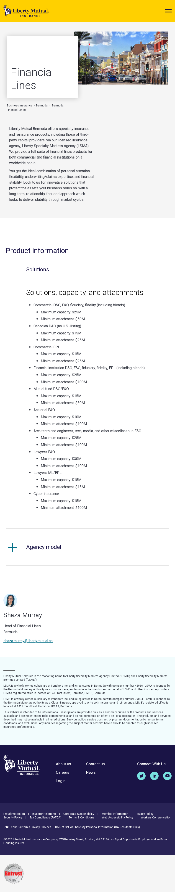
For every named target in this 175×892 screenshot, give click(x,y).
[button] (168, 11)
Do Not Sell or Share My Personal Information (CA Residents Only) (97, 827)
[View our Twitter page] (141, 776)
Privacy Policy (144, 813)
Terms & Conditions (81, 817)
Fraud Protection (14, 813)
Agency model (43, 547)
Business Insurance (19, 105)
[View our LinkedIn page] (154, 776)
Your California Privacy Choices (30, 827)
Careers (62, 772)
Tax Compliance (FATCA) (45, 817)
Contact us (95, 764)
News (91, 772)
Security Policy (12, 817)
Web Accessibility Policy (117, 817)
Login (60, 781)
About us (63, 764)
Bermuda (42, 105)
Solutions (37, 269)
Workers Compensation (156, 817)
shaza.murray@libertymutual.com (29, 641)
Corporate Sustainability (78, 813)
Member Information (115, 813)
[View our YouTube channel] (167, 776)
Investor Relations (44, 813)
